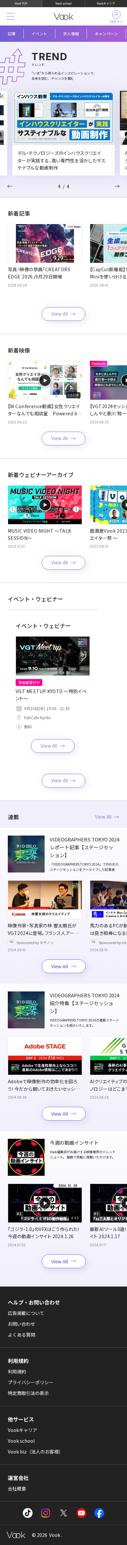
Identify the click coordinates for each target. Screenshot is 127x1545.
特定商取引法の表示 (28, 1393)
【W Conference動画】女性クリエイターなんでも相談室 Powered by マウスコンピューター (44, 413)
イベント (39, 33)
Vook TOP (21, 3)
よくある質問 (21, 1334)
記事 (12, 33)
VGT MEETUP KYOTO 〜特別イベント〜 (51, 695)
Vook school (63, 3)
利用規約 (17, 1371)
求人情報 (71, 33)
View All (59, 314)
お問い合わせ (21, 1324)
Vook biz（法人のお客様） (35, 1451)
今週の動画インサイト (74, 1142)
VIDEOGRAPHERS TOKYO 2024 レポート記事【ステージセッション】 (84, 847)
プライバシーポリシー (30, 1382)
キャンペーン (106, 33)
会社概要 (17, 1488)
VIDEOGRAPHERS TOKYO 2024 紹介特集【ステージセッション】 (84, 1003)
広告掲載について (26, 1313)
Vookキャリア (106, 3)
